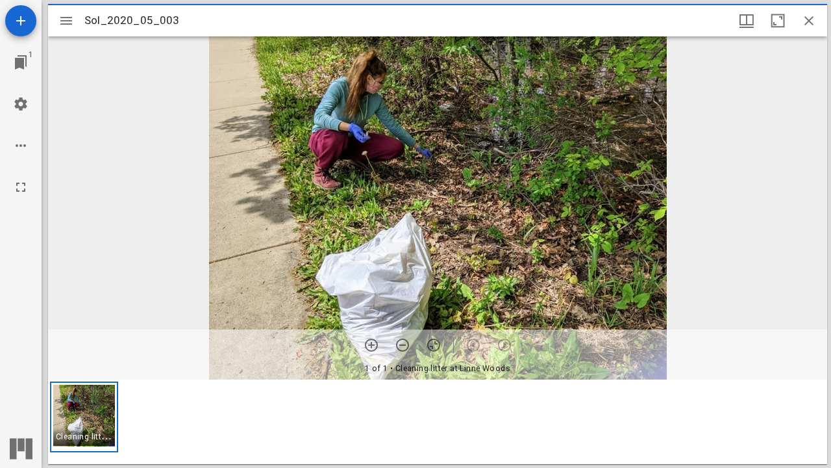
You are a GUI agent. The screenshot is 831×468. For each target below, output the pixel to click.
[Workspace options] (20, 145)
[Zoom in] (371, 345)
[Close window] (809, 20)
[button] (84, 417)
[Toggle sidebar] (66, 20)
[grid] (437, 422)
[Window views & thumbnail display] (746, 20)
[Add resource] (20, 20)
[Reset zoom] (433, 345)
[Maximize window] (777, 20)
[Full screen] (20, 187)
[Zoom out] (402, 345)
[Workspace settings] (20, 104)
